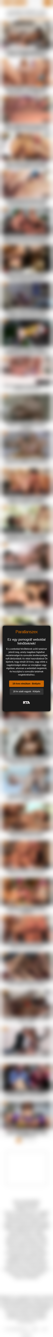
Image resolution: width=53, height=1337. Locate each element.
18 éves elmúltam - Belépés (26, 684)
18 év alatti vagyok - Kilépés (26, 691)
